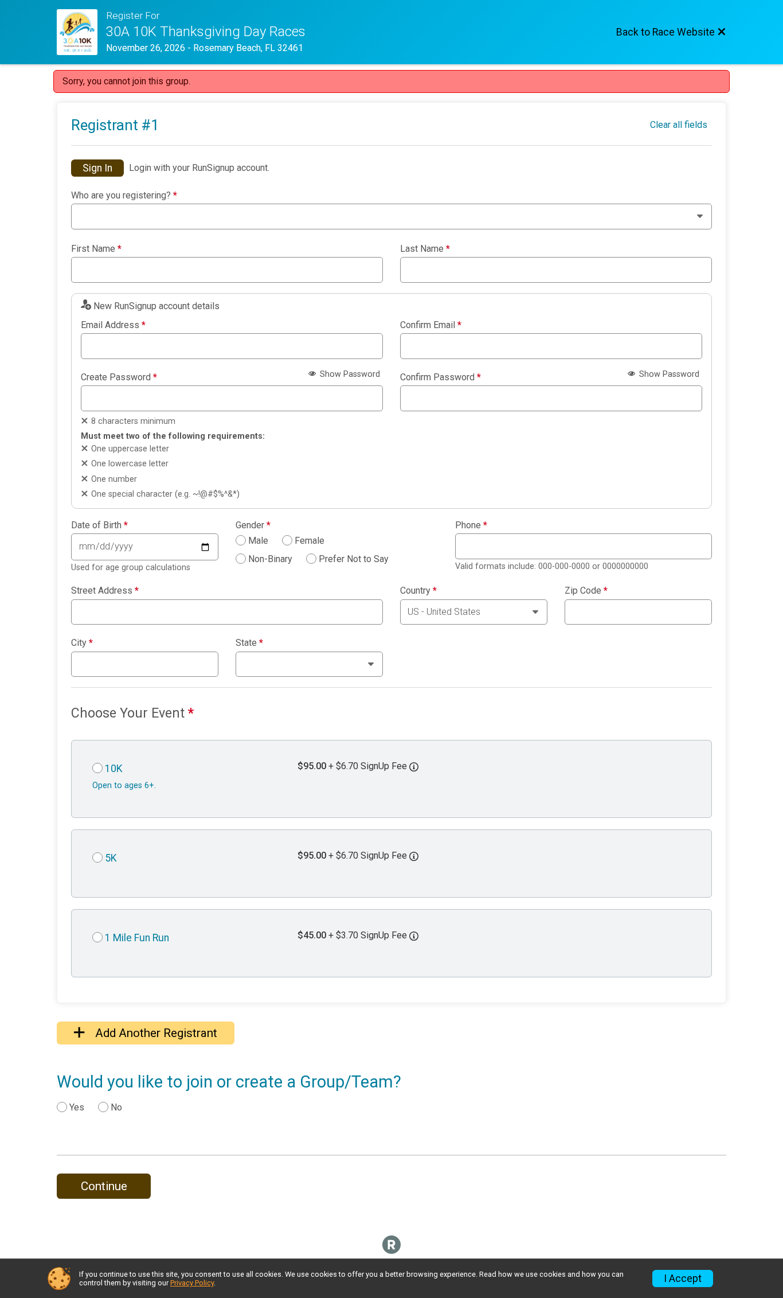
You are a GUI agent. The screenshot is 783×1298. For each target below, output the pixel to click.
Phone (471, 525)
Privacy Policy (192, 1282)
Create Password (119, 377)
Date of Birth (99, 525)
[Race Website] (81, 32)
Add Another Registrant (154, 1033)
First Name (96, 249)
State (249, 643)
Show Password (349, 374)
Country (418, 591)
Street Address (105, 591)
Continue (104, 1186)
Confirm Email (430, 325)
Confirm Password (440, 377)
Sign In (97, 168)
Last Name (425, 249)
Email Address (113, 325)
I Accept (683, 1278)
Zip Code (586, 591)
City (82, 643)
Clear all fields (678, 124)
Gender (253, 525)
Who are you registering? (124, 195)
